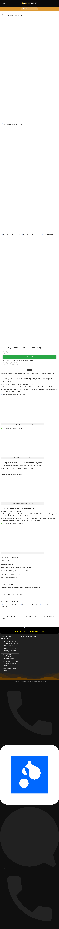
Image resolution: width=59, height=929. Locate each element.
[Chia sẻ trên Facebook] (6, 363)
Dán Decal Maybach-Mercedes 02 (28, 616)
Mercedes (25, 360)
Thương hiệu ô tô (30, 360)
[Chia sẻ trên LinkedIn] (17, 363)
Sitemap (45, 681)
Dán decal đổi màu (21, 345)
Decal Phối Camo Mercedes (8, 584)
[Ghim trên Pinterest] (14, 363)
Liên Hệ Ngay (29, 356)
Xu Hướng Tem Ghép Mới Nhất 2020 (10, 581)
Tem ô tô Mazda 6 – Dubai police (47, 616)
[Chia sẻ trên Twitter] (9, 363)
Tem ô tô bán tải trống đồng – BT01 (10, 577)
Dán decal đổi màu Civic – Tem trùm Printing (10, 617)
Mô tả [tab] (29, 369)
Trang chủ (5, 345)
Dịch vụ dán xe (12, 345)
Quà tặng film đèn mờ (8, 560)
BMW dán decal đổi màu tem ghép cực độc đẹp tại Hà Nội (16, 567)
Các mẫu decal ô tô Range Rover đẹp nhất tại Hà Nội (14, 571)
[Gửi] (36, 8)
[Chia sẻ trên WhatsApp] (4, 363)
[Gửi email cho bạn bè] (11, 363)
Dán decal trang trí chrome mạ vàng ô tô (11, 574)
